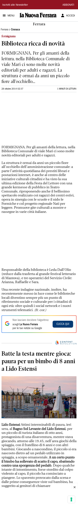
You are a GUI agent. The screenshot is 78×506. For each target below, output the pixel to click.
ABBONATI (68, 5)
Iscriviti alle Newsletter (15, 5)
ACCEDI (70, 16)
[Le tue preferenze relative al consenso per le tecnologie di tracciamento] (71, 499)
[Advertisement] (30, 120)
